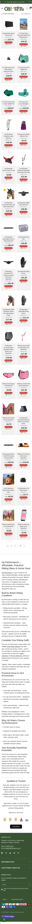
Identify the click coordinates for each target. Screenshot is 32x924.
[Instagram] (7, 853)
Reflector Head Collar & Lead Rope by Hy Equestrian (24, 347)
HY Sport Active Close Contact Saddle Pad (8, 102)
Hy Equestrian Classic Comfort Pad (8, 34)
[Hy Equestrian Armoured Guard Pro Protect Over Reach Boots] (24, 409)
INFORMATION (7, 862)
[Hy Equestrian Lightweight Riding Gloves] (24, 300)
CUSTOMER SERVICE (10, 868)
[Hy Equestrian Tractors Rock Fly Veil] (8, 159)
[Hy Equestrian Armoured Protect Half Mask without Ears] (8, 194)
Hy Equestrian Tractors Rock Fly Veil (8, 169)
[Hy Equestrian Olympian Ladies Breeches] (8, 125)
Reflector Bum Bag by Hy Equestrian (8, 384)
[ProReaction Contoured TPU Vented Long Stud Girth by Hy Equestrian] (8, 262)
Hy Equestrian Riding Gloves (23, 272)
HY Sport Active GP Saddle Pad (23, 68)
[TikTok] (19, 853)
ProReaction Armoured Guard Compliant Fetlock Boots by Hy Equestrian (8, 349)
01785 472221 (9, 846)
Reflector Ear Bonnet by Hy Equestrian (8, 419)
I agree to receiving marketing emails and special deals (15, 889)
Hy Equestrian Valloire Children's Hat (23, 135)
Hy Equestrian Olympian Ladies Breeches (8, 136)
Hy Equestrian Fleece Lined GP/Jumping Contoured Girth (8, 456)
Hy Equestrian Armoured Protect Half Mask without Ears (8, 204)
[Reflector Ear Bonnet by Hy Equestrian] (8, 409)
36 (20, 545)
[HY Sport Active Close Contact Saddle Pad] (8, 93)
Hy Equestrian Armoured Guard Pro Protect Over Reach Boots (23, 420)
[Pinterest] (15, 853)
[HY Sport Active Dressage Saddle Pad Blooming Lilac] (24, 24)
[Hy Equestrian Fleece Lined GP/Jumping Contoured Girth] (8, 445)
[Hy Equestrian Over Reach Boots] (24, 479)
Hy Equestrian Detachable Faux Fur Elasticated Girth (8, 239)
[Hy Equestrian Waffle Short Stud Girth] (24, 194)
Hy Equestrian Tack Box (23, 238)
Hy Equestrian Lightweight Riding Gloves (24, 311)
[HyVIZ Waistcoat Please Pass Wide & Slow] (8, 479)
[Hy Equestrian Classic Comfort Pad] (8, 24)
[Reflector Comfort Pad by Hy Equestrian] (24, 375)
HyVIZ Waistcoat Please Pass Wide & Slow (8, 490)
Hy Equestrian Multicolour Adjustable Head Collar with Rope (23, 170)
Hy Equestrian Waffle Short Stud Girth (23, 203)
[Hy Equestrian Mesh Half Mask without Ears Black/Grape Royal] (8, 300)
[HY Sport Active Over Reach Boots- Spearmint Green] (8, 58)
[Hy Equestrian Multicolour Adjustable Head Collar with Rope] (24, 159)
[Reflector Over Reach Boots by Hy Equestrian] (24, 445)
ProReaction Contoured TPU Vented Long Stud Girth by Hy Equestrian (8, 275)
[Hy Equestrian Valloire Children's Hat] (24, 125)
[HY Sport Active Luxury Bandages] (24, 93)
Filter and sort (8, 13)
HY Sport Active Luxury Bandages (23, 102)
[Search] (27, 8)
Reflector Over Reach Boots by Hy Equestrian (23, 456)
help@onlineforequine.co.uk (12, 848)
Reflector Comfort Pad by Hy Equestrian (23, 384)
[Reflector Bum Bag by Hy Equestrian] (8, 375)
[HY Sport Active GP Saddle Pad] (24, 58)
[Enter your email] (29, 885)
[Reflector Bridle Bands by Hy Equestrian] (8, 515)
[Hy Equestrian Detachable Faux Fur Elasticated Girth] (8, 228)
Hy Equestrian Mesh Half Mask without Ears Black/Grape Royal (8, 312)
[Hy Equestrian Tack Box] (24, 228)
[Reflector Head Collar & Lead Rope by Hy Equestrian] (24, 337)
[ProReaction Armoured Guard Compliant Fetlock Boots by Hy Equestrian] (8, 337)
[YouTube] (11, 853)
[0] (30, 8)
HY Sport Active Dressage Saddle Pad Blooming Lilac (23, 35)
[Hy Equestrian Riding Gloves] (24, 262)
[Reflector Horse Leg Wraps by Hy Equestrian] (24, 515)
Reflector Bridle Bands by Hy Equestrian (8, 525)
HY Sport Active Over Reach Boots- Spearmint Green (8, 69)
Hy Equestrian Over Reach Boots (23, 489)
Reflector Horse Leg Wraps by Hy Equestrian (23, 526)
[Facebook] (3, 853)
